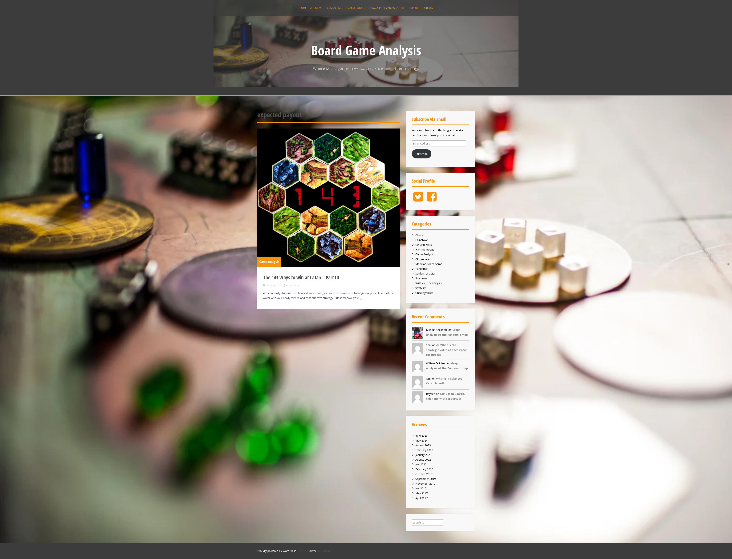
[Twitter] (418, 200)
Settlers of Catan (425, 273)
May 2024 (421, 440)
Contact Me (334, 8)
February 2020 (424, 469)
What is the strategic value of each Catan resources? (446, 349)
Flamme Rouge (424, 249)
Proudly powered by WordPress (276, 551)
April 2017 (421, 498)
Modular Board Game (428, 264)
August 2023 (423, 445)
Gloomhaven (423, 259)
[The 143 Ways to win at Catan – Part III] (328, 198)
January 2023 (423, 455)
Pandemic (421, 269)
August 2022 (423, 459)
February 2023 (424, 450)
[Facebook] (432, 200)
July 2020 (420, 464)
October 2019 (423, 474)
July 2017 (420, 488)
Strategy (420, 288)
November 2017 (425, 483)
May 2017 (421, 493)
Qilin (428, 378)
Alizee (313, 551)
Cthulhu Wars (423, 245)
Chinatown (422, 240)
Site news (421, 278)
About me (316, 8)
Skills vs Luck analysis (428, 283)
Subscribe (422, 154)
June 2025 (421, 435)
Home (303, 8)
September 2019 (425, 479)
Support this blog (421, 8)
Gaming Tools (355, 8)
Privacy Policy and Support (386, 8)
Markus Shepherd (437, 330)
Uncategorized (424, 293)
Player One (292, 285)
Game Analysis (269, 261)
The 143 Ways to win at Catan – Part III (301, 277)
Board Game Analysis (366, 50)
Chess (419, 235)
